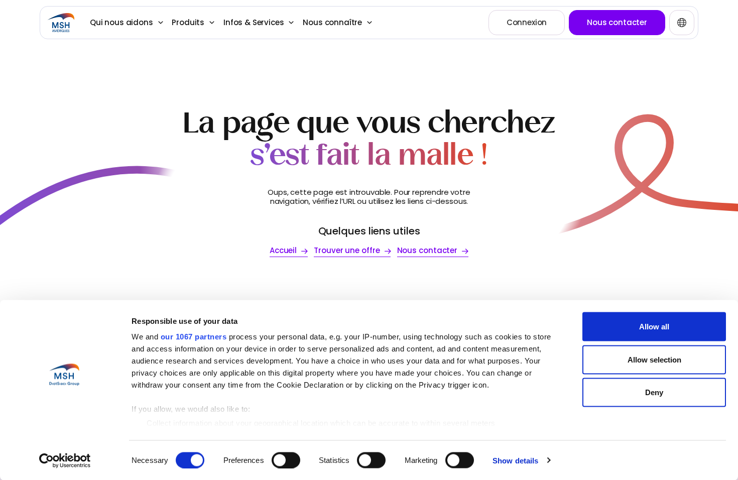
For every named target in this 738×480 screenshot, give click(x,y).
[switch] (286, 460)
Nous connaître (332, 22)
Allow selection (654, 359)
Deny (654, 392)
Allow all (654, 326)
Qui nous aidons (121, 22)
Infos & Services (253, 22)
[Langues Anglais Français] (681, 22)
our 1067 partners (194, 336)
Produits (188, 22)
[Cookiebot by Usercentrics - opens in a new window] (65, 460)
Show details (515, 460)
